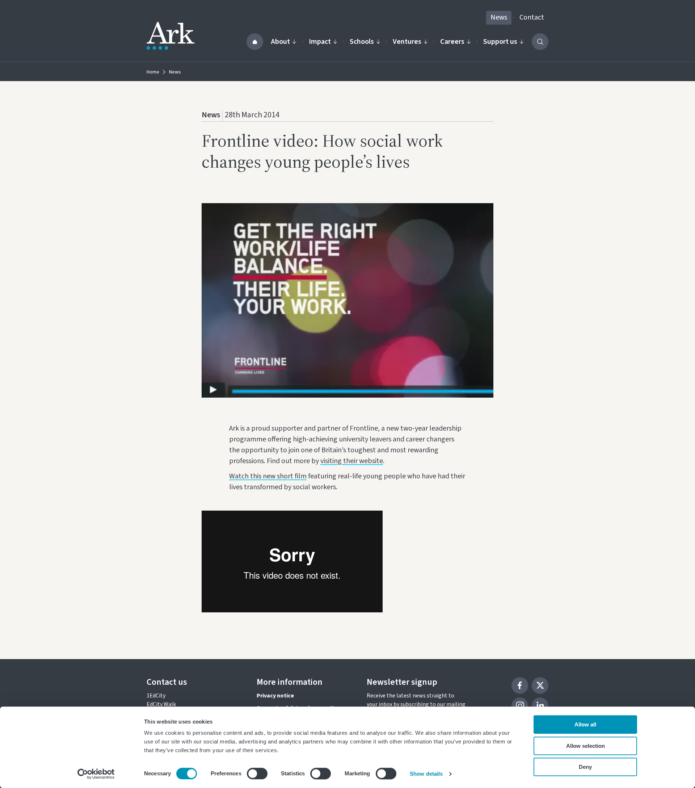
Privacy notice (275, 696)
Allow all (585, 724)
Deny (585, 767)
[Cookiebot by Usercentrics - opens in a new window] (96, 773)
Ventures (407, 42)
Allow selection (585, 746)
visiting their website (351, 461)
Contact (531, 17)
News (498, 17)
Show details (426, 774)
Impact (320, 42)
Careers (452, 42)
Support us (500, 42)
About (280, 42)
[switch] (257, 773)
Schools (362, 42)
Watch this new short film (268, 476)
